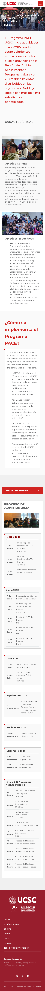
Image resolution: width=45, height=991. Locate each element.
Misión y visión (11, 924)
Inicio (7, 919)
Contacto (9, 943)
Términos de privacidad (16, 948)
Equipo (7, 929)
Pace (6, 938)
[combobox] (22, 490)
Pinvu (7, 934)
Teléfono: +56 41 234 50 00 (14, 965)
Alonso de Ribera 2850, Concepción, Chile (20, 963)
